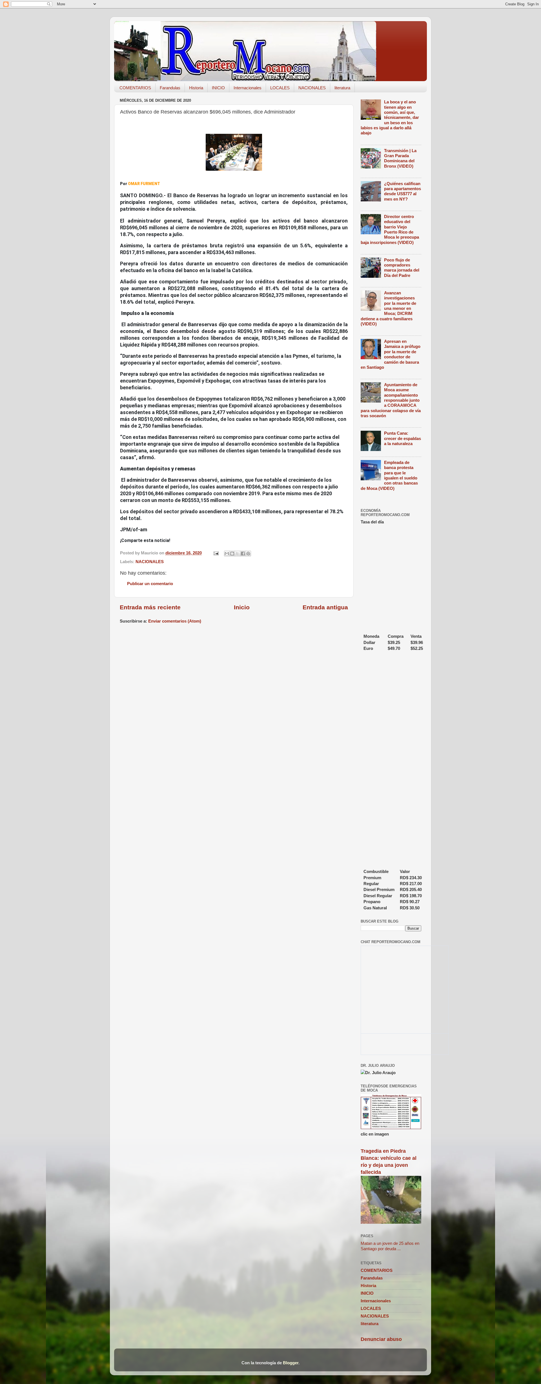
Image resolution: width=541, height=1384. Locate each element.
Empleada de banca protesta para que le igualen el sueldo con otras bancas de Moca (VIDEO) (389, 475)
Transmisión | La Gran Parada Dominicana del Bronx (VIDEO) (400, 158)
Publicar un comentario (150, 583)
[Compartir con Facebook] (243, 553)
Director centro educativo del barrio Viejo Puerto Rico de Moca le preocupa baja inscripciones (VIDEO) (390, 229)
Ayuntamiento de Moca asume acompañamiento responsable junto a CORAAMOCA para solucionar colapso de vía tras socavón (391, 400)
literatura (342, 87)
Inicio (242, 607)
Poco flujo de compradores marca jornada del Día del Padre (401, 267)
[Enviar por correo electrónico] (227, 553)
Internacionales (247, 87)
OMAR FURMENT (144, 183)
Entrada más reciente (150, 607)
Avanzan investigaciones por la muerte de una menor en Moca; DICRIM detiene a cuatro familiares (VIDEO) (388, 308)
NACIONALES (312, 87)
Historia (196, 87)
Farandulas (170, 87)
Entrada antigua (325, 607)
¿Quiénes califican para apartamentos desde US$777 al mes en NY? (402, 191)
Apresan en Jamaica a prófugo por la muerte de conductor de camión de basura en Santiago (390, 354)
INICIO (218, 87)
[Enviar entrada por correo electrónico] (216, 552)
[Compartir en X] (237, 553)
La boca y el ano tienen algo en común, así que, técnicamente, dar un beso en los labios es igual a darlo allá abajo (390, 117)
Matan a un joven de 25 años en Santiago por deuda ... (390, 1246)
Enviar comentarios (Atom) (174, 621)
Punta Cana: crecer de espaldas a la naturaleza (402, 438)
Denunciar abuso (381, 1339)
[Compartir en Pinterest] (248, 553)
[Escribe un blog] (232, 553)
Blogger (290, 1362)
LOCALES (280, 87)
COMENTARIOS (135, 87)
